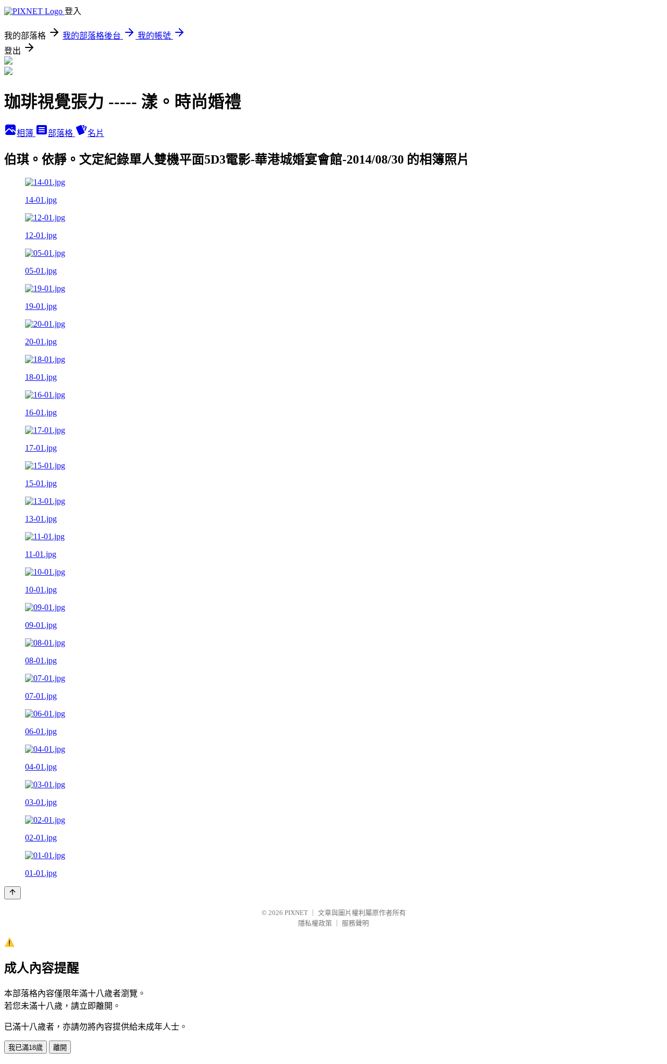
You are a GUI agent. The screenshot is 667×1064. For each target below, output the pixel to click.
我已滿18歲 (25, 1047)
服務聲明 (355, 923)
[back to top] (12, 892)
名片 (96, 133)
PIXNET (296, 913)
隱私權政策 (315, 923)
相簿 (26, 133)
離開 (60, 1047)
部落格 (61, 133)
